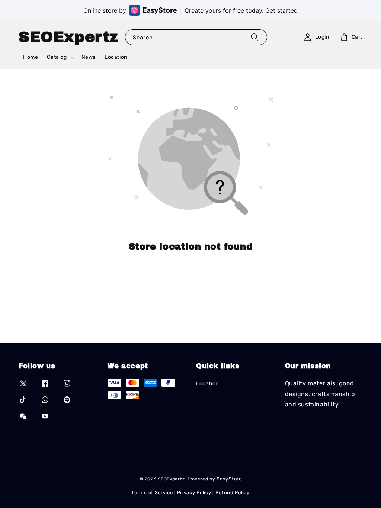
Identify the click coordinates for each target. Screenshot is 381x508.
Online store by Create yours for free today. (190, 10)
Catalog (57, 57)
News (88, 57)
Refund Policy (232, 492)
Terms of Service (152, 492)
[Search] (255, 37)
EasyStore (229, 479)
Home (30, 57)
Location (116, 57)
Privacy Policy (194, 492)
